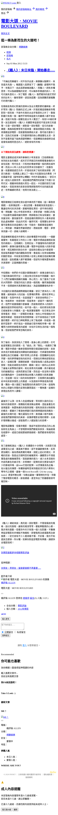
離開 (15, 810)
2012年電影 (23, 609)
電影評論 (22, 606)
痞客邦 (26, 598)
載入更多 (5, 619)
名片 (8, 59)
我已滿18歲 (6, 810)
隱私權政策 (48, 774)
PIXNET (13, 774)
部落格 (9, 55)
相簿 (8, 52)
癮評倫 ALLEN (8, 583)
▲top (3, 614)
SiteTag (53, 771)
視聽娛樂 (23, 47)
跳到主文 (5, 33)
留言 (32, 598)
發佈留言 (5, 635)
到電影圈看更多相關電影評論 (15, 552)
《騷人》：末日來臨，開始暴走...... (30, 70)
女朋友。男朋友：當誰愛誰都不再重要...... (21, 568)
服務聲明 (29, 777)
